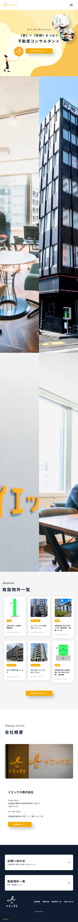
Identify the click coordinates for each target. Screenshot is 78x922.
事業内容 (46, 902)
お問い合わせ (69, 902)
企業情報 (37, 902)
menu (71, 5)
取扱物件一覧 (57, 902)
